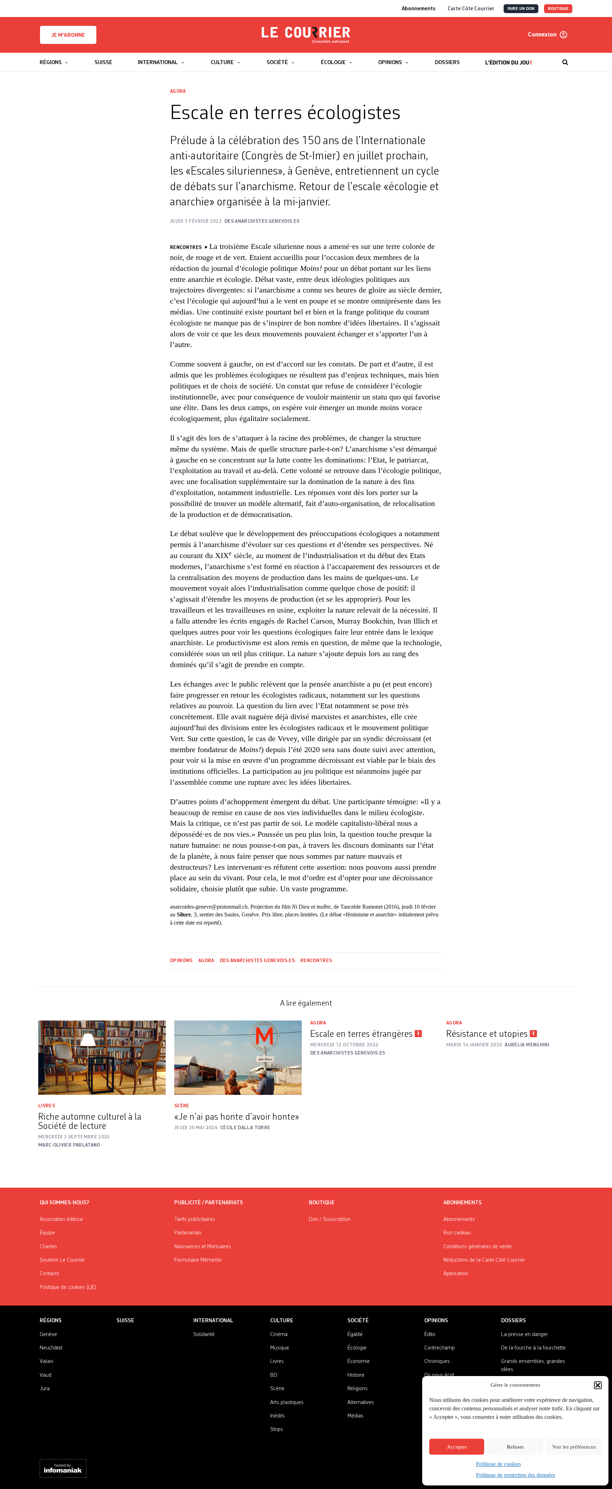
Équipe (47, 1233)
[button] (597, 1385)
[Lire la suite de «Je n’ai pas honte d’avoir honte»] (238, 1058)
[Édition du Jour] (509, 59)
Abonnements (459, 1219)
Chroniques (437, 1361)
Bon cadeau (457, 1233)
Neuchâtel (51, 1348)
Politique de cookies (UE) (68, 1287)
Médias (355, 1416)
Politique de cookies (498, 1464)
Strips (276, 1429)
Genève (48, 1334)
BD (273, 1375)
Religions (357, 1389)
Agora (178, 91)
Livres (46, 1105)
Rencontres (316, 960)
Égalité (355, 1334)
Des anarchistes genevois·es (257, 960)
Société (358, 1321)
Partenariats (188, 1233)
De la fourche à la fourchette (533, 1348)
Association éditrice (61, 1219)
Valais (46, 1361)
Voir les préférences (574, 1447)
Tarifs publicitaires (194, 1219)
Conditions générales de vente (477, 1247)
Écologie (357, 1348)
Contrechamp (439, 1348)
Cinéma (279, 1334)
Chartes (48, 1247)
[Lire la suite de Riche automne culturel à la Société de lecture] (102, 1058)
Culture (281, 1321)
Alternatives (360, 1402)
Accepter (457, 1447)
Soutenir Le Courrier (62, 1260)
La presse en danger (524, 1334)
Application (455, 1274)
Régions (51, 1321)
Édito (429, 1334)
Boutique (322, 1203)
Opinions (181, 960)
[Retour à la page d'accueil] (306, 35)
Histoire (355, 1375)
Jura (45, 1389)
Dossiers (513, 1321)
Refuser (515, 1447)
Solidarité (204, 1334)
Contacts (49, 1274)
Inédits (277, 1416)
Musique (279, 1348)
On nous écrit (439, 1375)
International (213, 1321)
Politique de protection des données (515, 1475)
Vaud (45, 1375)
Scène (181, 1105)
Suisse (125, 1321)
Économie (358, 1361)
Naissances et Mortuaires (202, 1247)
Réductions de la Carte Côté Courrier (484, 1260)
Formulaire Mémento (198, 1260)
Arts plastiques (287, 1402)
